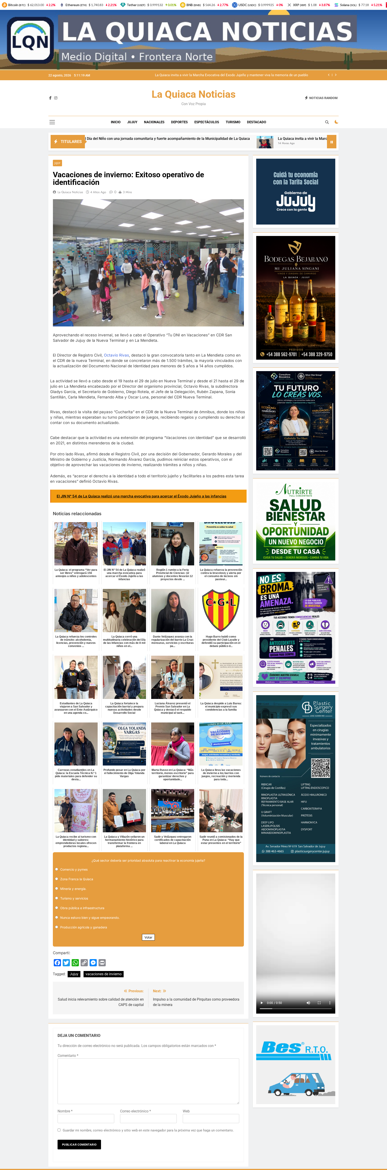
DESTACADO (256, 122)
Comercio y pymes (74, 869)
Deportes (179, 122)
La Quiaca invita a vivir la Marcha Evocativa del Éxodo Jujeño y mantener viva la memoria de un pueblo (239, 138)
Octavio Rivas (116, 355)
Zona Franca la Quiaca (76, 879)
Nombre (65, 1111)
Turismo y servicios (74, 898)
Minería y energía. (73, 889)
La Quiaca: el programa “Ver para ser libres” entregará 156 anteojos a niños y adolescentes (240, 75)
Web (186, 1111)
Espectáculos (206, 122)
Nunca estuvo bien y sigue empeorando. (90, 917)
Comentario (68, 1055)
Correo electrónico (135, 1111)
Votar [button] (148, 937)
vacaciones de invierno (104, 974)
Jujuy (132, 122)
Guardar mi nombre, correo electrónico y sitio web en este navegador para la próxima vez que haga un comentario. (148, 1130)
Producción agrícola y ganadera (83, 927)
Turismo (233, 122)
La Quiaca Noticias (194, 94)
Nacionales (154, 122)
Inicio (115, 122)
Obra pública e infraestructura (82, 908)
